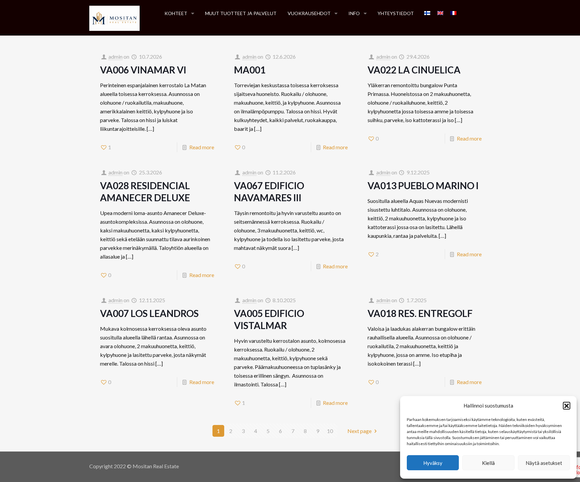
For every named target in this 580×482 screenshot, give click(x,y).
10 (330, 431)
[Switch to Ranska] (453, 13)
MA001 (249, 69)
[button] (566, 405)
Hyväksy (432, 463)
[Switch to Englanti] (440, 13)
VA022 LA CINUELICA (414, 69)
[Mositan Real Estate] (114, 17)
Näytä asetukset (544, 463)
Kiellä (488, 463)
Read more (201, 147)
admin (115, 56)
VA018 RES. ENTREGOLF (420, 313)
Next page (359, 431)
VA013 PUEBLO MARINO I (423, 185)
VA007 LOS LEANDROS (149, 313)
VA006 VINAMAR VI (143, 69)
